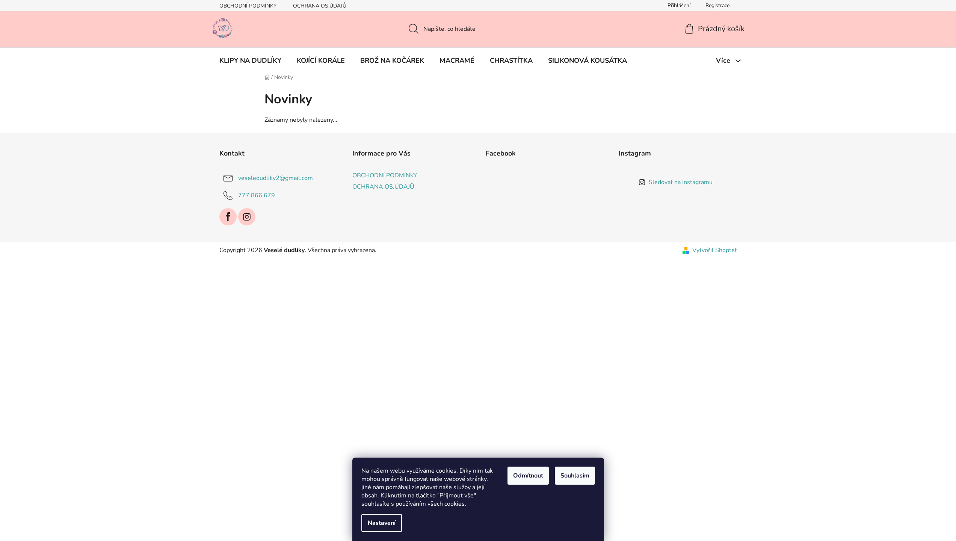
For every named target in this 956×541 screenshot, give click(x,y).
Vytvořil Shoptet (714, 250)
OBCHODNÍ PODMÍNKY (247, 5)
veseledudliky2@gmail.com (275, 178)
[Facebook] (228, 216)
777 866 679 (256, 195)
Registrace (717, 5)
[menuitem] (250, 60)
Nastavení (382, 523)
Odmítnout (528, 475)
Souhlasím (574, 475)
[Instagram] (246, 216)
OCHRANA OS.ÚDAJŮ (319, 5)
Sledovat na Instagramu (681, 182)
